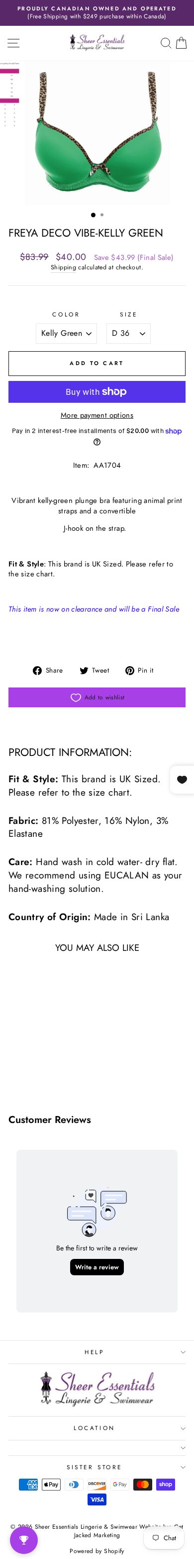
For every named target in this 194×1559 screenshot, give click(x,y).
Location (94, 1428)
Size (128, 314)
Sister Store (94, 1467)
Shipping (63, 267)
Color (66, 314)
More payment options (97, 415)
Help (94, 1352)
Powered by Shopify (97, 1551)
